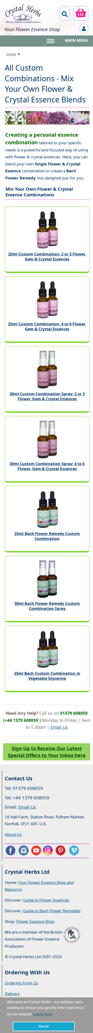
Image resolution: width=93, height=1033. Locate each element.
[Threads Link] (49, 850)
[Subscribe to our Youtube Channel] (36, 850)
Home (11, 54)
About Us (13, 834)
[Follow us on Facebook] (10, 850)
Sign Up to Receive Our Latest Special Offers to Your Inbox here (47, 752)
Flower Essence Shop (35, 921)
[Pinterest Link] (61, 850)
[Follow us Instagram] (23, 850)
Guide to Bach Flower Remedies (52, 910)
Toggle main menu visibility (51, 40)
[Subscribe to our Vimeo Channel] (74, 850)
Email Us (59, 727)
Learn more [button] (43, 1014)
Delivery (12, 993)
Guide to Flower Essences (46, 900)
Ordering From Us (21, 983)
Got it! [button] (44, 1026)
